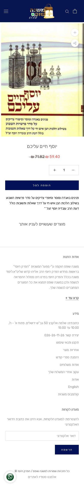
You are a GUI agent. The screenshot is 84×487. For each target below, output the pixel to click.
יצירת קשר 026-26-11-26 (61, 335)
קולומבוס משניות (68, 394)
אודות (75, 379)
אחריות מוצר (71, 350)
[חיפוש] (67, 11)
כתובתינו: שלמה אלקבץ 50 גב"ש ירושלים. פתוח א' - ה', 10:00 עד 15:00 (43, 325)
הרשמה (67, 449)
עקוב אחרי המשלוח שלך (63, 372)
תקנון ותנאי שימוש (67, 342)
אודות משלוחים (69, 365)
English (73, 387)
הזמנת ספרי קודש (67, 357)
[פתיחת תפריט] (6, 11)
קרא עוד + (72, 298)
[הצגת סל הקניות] (75, 11)
